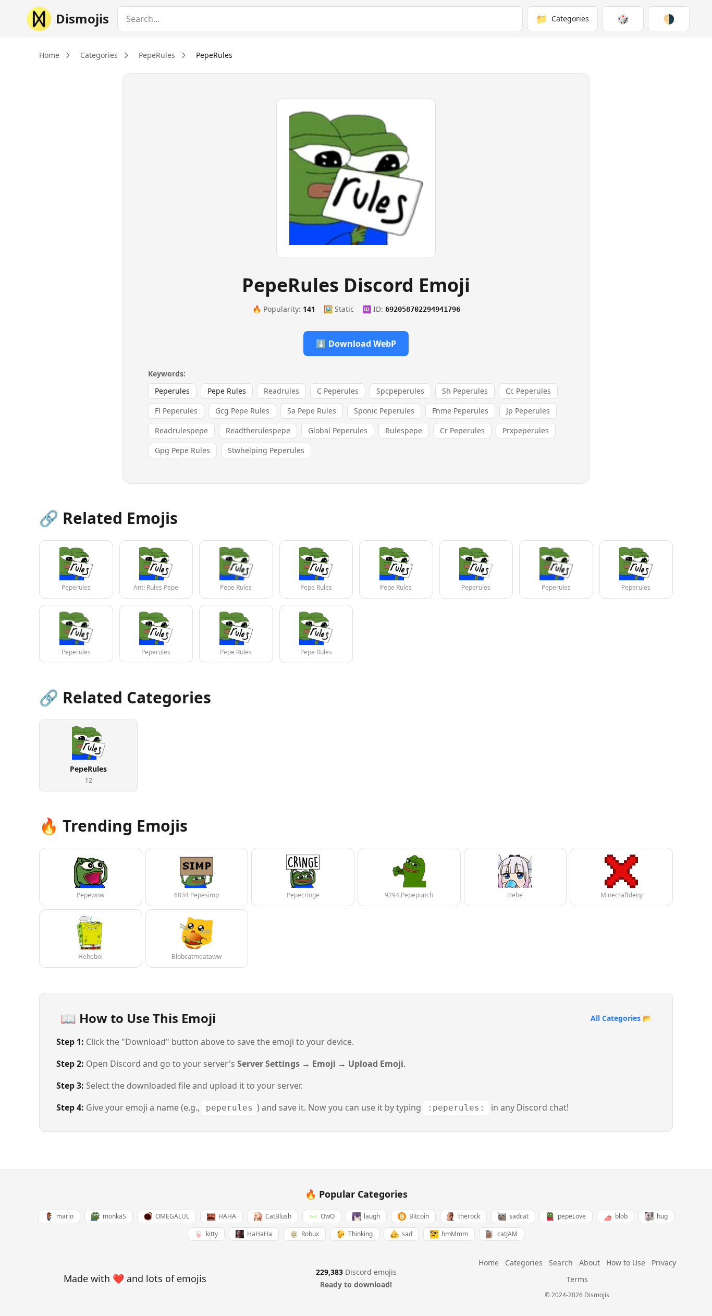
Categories (99, 55)
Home (49, 55)
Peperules (172, 391)
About (589, 1263)
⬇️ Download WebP (356, 343)
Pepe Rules (226, 391)
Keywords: (167, 374)
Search (561, 1263)
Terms (577, 1279)
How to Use (625, 1263)
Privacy (664, 1263)
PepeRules (157, 55)
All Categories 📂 (621, 1018)
